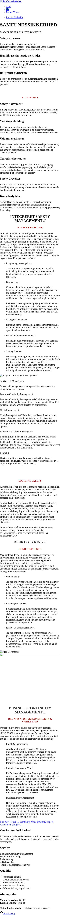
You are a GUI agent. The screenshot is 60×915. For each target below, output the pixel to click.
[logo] (11, 1)
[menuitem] (33, 6)
